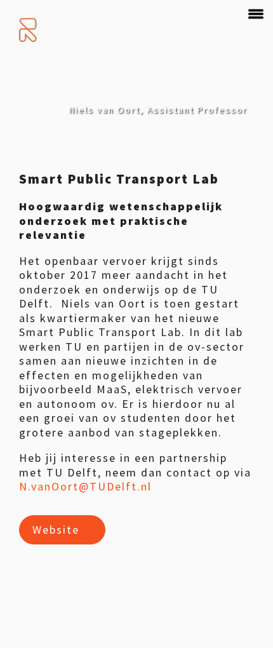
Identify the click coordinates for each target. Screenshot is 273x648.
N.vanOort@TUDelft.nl (85, 486)
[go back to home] (29, 29)
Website (55, 529)
